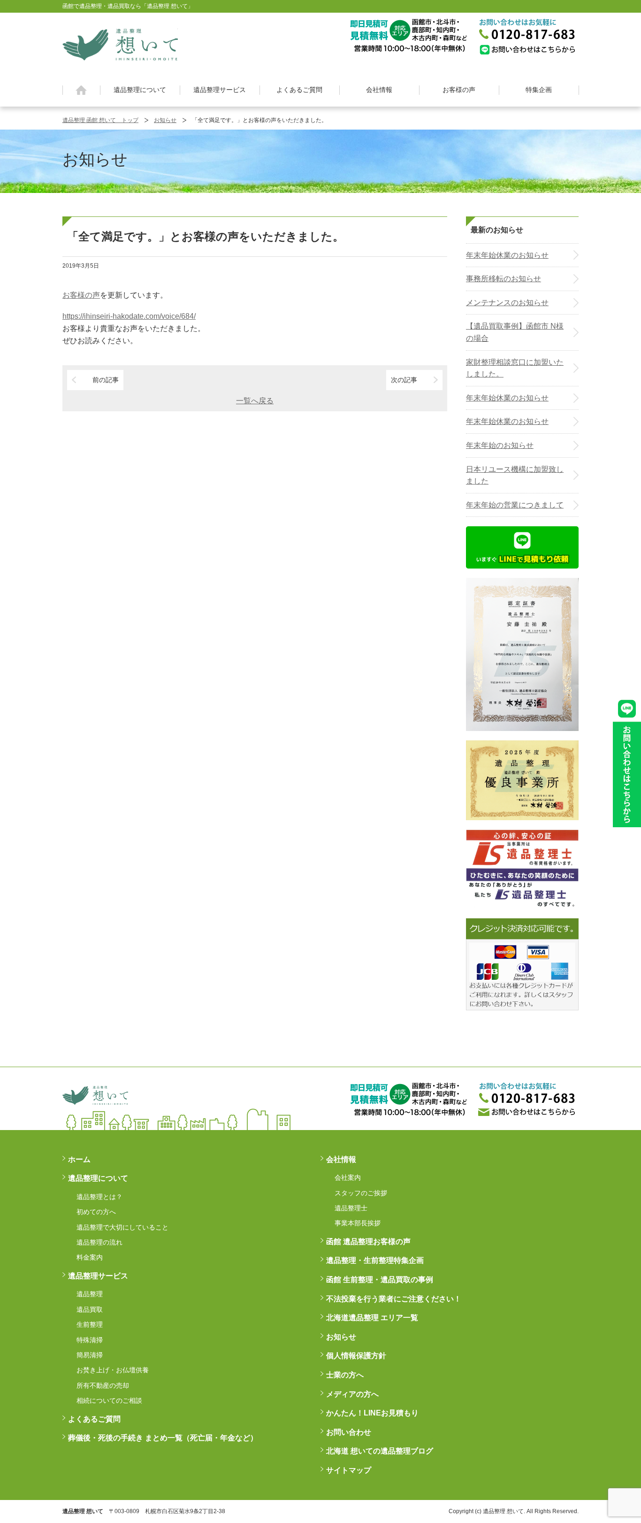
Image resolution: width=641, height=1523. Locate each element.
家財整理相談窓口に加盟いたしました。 (515, 368)
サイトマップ (348, 1470)
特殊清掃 (89, 1340)
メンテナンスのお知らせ (507, 303)
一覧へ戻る (255, 401)
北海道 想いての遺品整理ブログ (379, 1451)
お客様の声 (459, 89)
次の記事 (404, 380)
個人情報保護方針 (356, 1356)
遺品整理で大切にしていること (122, 1227)
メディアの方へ (352, 1394)
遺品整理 (89, 1294)
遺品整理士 (351, 1208)
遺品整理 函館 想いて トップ (100, 120)
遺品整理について (140, 89)
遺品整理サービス (219, 89)
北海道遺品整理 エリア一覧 (372, 1318)
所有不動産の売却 (102, 1385)
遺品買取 (89, 1309)
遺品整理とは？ (99, 1196)
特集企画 (539, 89)
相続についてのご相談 (109, 1400)
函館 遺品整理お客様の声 (368, 1242)
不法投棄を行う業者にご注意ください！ (393, 1299)
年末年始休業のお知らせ (507, 255)
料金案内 (89, 1257)
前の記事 (105, 380)
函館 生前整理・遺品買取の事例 (379, 1280)
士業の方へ (345, 1375)
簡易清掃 (89, 1355)
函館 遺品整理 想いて (120, 44)
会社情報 (379, 89)
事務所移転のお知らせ (503, 279)
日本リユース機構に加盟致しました (515, 475)
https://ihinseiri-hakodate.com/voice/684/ (129, 316)
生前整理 (89, 1324)
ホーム (81, 90)
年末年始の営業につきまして (515, 505)
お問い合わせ (348, 1432)
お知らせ (165, 120)
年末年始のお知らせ (500, 445)
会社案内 (348, 1177)
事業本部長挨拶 (358, 1223)
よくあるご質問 (299, 89)
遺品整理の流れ (99, 1242)
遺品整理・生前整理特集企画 (375, 1260)
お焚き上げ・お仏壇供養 (112, 1370)
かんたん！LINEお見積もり (372, 1413)
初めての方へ (96, 1211)
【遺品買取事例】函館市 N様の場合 (515, 332)
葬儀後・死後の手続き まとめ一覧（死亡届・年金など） (163, 1438)
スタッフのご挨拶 (361, 1193)
